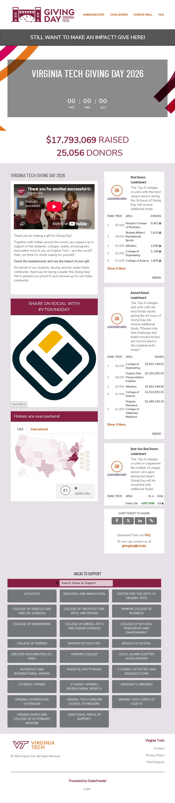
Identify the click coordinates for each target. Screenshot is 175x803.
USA (20, 429)
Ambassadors (93, 14)
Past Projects (155, 762)
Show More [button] (116, 268)
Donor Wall (143, 14)
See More (18, 404)
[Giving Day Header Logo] (43, 14)
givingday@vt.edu (134, 546)
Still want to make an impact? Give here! (87, 37)
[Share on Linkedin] (140, 520)
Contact (159, 748)
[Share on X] (128, 520)
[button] (151, 520)
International (39, 429)
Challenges (119, 14)
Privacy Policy (155, 755)
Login (87, 789)
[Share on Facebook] (117, 520)
